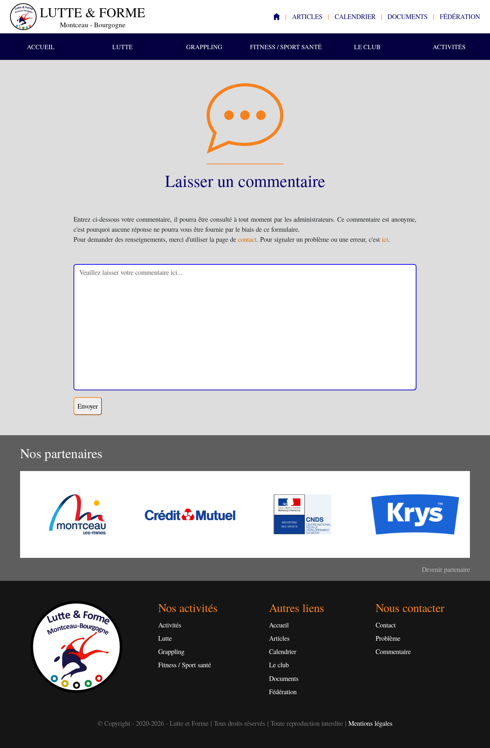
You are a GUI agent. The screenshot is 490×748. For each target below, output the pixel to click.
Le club (367, 46)
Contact (386, 624)
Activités (449, 46)
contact (247, 239)
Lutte (122, 46)
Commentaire (393, 651)
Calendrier (355, 16)
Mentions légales (370, 723)
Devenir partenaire (446, 569)
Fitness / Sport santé (286, 46)
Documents (407, 16)
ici (385, 239)
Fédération (460, 16)
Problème (388, 638)
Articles (307, 16)
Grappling (204, 46)
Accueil (41, 46)
